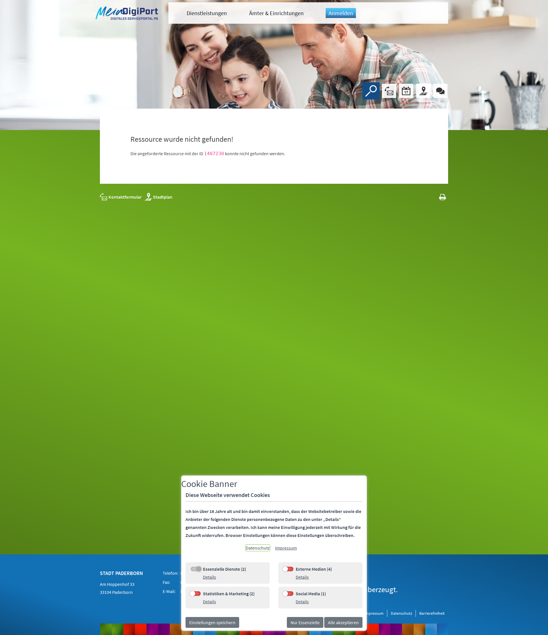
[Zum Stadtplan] (423, 91)
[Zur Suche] (371, 90)
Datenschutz (401, 613)
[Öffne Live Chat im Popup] (440, 91)
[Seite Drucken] (442, 196)
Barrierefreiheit (432, 613)
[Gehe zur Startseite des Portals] (128, 14)
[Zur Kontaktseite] (389, 91)
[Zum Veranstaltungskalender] (406, 91)
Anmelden (341, 13)
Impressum (374, 613)
